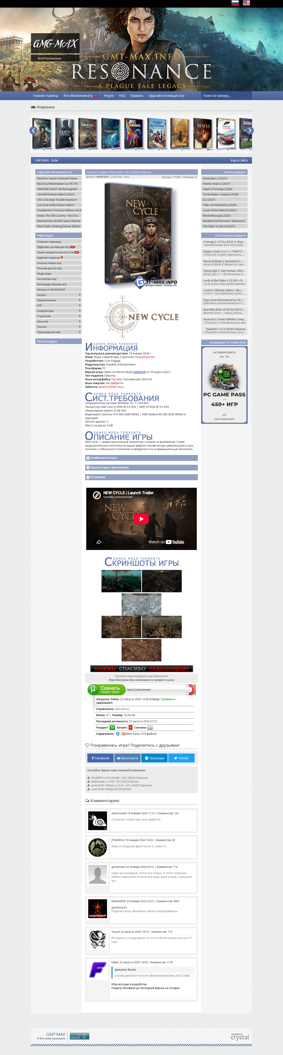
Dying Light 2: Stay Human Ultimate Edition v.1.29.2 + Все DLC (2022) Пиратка (225, 272)
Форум (109, 96)
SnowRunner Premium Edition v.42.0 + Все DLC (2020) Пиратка (59, 210)
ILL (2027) (209, 200)
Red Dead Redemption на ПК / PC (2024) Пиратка (57, 184)
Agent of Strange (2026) (217, 189)
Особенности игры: (103, 458)
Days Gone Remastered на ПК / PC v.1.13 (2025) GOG (225, 301)
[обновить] (122, 709)
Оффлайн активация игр (53, 247)
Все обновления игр (79, 96)
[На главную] (55, 52)
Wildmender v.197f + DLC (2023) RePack (114, 781)
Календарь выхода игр (52, 284)
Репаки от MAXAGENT (51, 289)
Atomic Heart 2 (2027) (216, 184)
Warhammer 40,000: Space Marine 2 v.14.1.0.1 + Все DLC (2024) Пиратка (58, 221)
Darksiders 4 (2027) (215, 178)
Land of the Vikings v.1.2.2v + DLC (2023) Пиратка (121, 785)
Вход (41, 58)
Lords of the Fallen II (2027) (220, 210)
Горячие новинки (49, 258)
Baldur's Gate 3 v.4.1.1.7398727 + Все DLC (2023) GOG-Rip (225, 253)
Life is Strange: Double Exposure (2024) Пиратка (57, 200)
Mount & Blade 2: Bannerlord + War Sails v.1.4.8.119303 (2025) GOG (225, 262)
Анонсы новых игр (49, 263)
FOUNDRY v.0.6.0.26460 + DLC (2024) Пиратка (119, 778)
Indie (54, 160)
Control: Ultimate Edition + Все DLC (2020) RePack (225, 291)
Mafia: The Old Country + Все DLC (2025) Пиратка (58, 216)
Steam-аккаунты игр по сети (55, 252)
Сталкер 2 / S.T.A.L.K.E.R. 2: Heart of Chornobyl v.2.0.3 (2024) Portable (225, 243)
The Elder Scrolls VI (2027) (219, 226)
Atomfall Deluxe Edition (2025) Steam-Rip (56, 194)
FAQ (122, 96)
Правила (136, 96)
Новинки (45, 107)
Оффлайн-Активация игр (166, 96)
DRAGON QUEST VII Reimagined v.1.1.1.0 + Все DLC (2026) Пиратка (59, 189)
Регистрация (52, 58)
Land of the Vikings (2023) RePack (111, 789)
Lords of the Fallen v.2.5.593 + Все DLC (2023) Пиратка (225, 282)
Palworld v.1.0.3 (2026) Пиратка (225, 330)
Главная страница (45, 96)
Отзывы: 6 (190, 177)
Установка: (97, 477)
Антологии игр (46, 279)
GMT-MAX (42, 160)
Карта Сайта (239, 160)
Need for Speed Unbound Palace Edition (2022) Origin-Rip (57, 178)
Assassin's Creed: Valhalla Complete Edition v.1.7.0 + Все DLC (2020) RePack (225, 320)
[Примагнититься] (191, 694)
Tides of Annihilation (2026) (220, 205)
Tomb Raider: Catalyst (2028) (220, 194)
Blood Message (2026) (217, 216)
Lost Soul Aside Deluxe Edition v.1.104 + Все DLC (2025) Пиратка (58, 205)
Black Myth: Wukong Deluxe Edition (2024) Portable (58, 226)
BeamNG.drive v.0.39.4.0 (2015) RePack (225, 311)
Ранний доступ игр (49, 268)
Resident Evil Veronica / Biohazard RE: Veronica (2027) (224, 221)
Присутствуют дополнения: (109, 467)
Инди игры (44, 274)
